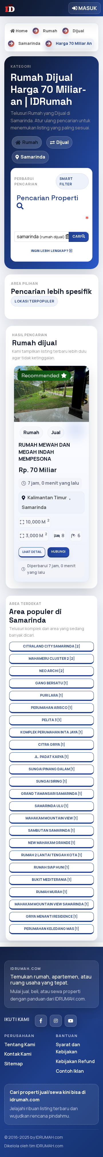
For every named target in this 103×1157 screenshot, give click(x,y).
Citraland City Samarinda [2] (51, 646)
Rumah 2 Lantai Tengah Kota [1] (51, 855)
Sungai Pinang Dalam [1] (52, 769)
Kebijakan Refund (75, 1061)
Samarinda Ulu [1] (51, 805)
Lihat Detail (31, 552)
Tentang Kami (19, 1044)
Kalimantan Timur (47, 497)
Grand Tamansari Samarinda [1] (51, 793)
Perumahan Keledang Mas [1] (51, 928)
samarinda (41, 236)
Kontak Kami (17, 1054)
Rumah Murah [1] (51, 891)
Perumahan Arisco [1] (51, 707)
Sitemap (13, 1063)
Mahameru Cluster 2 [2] (52, 658)
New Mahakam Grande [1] (51, 842)
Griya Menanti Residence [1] (52, 916)
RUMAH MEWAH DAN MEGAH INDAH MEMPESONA (44, 451)
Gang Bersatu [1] (51, 683)
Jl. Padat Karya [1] (51, 756)
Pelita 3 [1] (52, 719)
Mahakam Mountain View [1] (51, 818)
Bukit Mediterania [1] (52, 879)
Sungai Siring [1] (51, 781)
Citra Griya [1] (51, 744)
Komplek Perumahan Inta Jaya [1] (51, 732)
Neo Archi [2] (51, 670)
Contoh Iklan (70, 1071)
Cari (77, 236)
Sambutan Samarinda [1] (51, 830)
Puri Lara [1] (51, 695)
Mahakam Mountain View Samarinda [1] (52, 904)
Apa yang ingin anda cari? (50, 222)
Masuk (87, 8)
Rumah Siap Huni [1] (51, 867)
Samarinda (34, 507)
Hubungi (58, 552)
